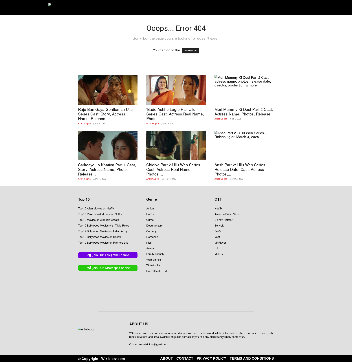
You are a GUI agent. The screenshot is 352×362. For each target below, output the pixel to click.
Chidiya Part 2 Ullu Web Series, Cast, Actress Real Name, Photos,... (173, 169)
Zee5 (217, 231)
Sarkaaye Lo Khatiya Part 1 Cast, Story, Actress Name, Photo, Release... (107, 169)
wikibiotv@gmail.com (155, 344)
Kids (149, 242)
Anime (150, 248)
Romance (152, 237)
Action (150, 208)
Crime (150, 220)
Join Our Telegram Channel (111, 255)
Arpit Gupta (84, 123)
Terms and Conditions (252, 358)
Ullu (216, 248)
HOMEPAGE (191, 50)
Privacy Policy (211, 358)
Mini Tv (218, 254)
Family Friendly (155, 254)
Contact (184, 358)
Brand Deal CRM (156, 271)
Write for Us (153, 265)
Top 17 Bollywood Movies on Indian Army (103, 231)
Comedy (151, 231)
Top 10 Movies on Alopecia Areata (98, 220)
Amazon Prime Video (227, 214)
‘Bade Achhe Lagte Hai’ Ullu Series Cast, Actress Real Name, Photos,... (175, 113)
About (166, 358)
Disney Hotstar (223, 220)
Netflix (218, 208)
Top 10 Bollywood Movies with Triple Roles (103, 225)
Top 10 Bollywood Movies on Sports (99, 237)
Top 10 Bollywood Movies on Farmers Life (103, 242)
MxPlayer (220, 242)
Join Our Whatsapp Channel (112, 268)
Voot (217, 237)
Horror (150, 214)
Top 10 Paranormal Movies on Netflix (100, 214)
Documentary (154, 225)
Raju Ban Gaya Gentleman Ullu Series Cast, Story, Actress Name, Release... (105, 113)
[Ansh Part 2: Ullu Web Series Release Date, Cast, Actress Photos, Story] (244, 145)
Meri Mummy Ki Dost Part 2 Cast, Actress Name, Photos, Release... (244, 111)
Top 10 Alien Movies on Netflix (96, 208)
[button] (297, 7)
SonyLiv (219, 225)
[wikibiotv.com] (62, 7)
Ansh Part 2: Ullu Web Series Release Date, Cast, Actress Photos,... (239, 169)
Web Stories (153, 259)
